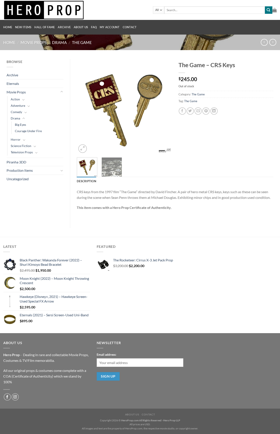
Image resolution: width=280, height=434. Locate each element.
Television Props (22, 152)
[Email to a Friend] (198, 111)
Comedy (16, 112)
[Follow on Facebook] (7, 397)
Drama (59, 42)
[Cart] (274, 10)
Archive (64, 27)
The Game (82, 42)
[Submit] (268, 10)
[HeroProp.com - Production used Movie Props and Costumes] (74, 10)
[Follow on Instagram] (15, 397)
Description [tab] (86, 181)
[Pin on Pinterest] (206, 111)
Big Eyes (20, 124)
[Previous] (84, 106)
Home (7, 27)
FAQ (94, 27)
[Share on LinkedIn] (214, 111)
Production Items (20, 170)
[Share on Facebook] (182, 111)
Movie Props (34, 42)
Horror (16, 139)
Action (15, 99)
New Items (23, 27)
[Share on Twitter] (190, 111)
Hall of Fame (44, 27)
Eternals (13, 83)
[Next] (164, 106)
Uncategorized (18, 179)
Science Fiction (21, 146)
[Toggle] (61, 91)
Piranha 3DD (16, 162)
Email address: (106, 354)
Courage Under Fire (28, 131)
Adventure (18, 105)
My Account (110, 27)
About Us (81, 27)
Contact (130, 27)
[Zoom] (82, 148)
